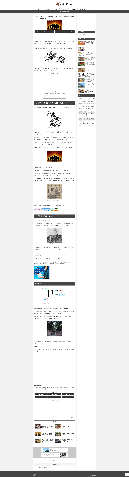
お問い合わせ (76, 473)
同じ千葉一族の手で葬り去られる (51, 95)
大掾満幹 (73, 387)
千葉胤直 (57, 387)
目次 (53, 91)
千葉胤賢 (61, 387)
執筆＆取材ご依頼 (70, 473)
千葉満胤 (49, 387)
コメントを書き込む (54, 464)
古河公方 (69, 387)
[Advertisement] (54, 37)
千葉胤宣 (53, 387)
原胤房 (65, 387)
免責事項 (93, 473)
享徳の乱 (40, 387)
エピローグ (47, 96)
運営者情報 (81, 473)
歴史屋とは (59, 473)
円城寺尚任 (44, 387)
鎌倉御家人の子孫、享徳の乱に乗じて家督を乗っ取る (55, 93)
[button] (94, 34)
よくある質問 (64, 473)
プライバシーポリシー (87, 473)
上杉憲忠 (36, 387)
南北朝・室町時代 (37, 385)
